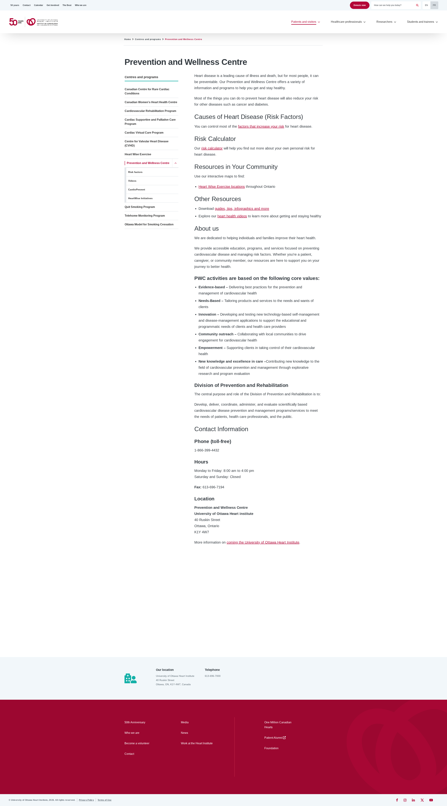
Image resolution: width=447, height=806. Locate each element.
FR (434, 5)
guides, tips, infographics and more (242, 209)
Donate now (360, 5)
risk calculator (212, 148)
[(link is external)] (397, 800)
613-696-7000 (213, 676)
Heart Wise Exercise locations (222, 186)
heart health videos (232, 216)
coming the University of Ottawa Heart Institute (263, 542)
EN (426, 5)
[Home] (35, 22)
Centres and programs (148, 39)
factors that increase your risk (261, 126)
